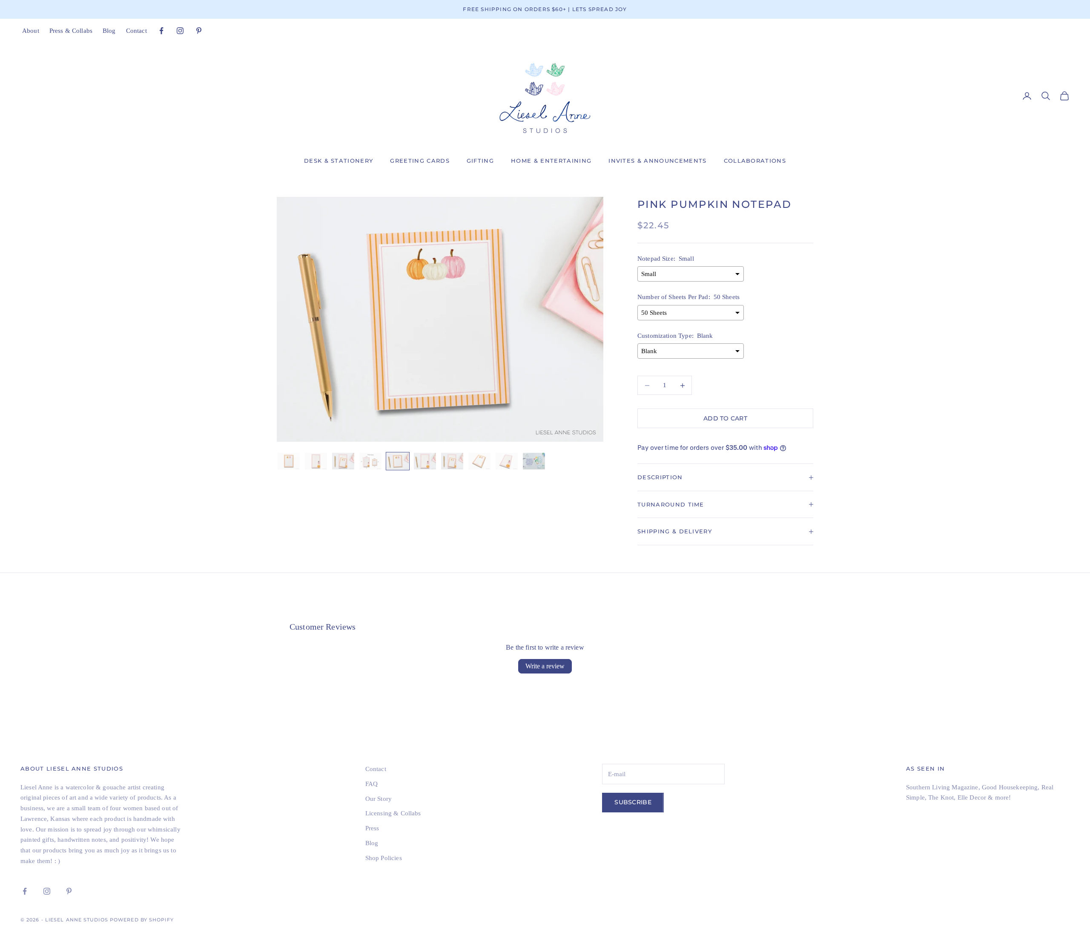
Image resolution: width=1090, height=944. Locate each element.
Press (372, 828)
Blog (109, 30)
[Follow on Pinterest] (199, 30)
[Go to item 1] (289, 461)
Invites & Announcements (657, 160)
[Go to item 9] (507, 461)
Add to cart (725, 418)
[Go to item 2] (316, 461)
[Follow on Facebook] (161, 30)
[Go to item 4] (370, 461)
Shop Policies (383, 858)
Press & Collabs (70, 30)
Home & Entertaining (551, 160)
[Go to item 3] (343, 461)
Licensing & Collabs (393, 813)
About (30, 30)
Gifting (480, 160)
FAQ (371, 783)
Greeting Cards (419, 160)
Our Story (378, 798)
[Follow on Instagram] (180, 30)
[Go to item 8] (479, 461)
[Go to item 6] (425, 461)
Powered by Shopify (142, 920)
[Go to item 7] (452, 461)
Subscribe (632, 802)
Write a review (545, 666)
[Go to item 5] (398, 461)
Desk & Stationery (338, 160)
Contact (136, 30)
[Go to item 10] (534, 461)
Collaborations (755, 160)
